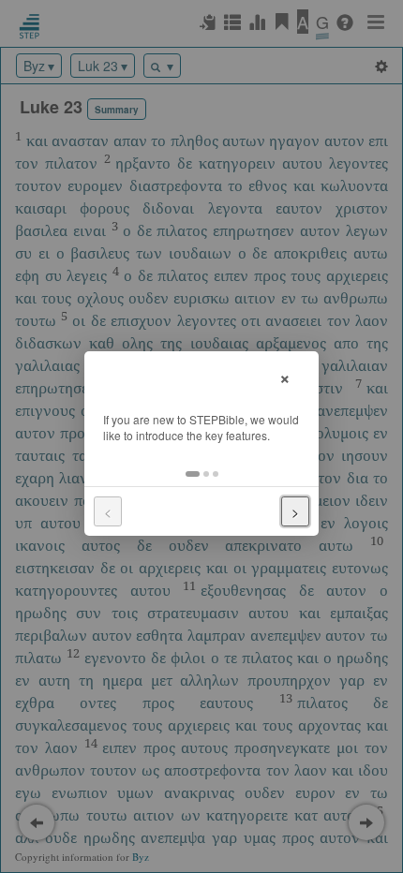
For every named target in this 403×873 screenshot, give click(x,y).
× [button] (285, 376)
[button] (193, 474)
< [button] (108, 511)
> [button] (295, 511)
